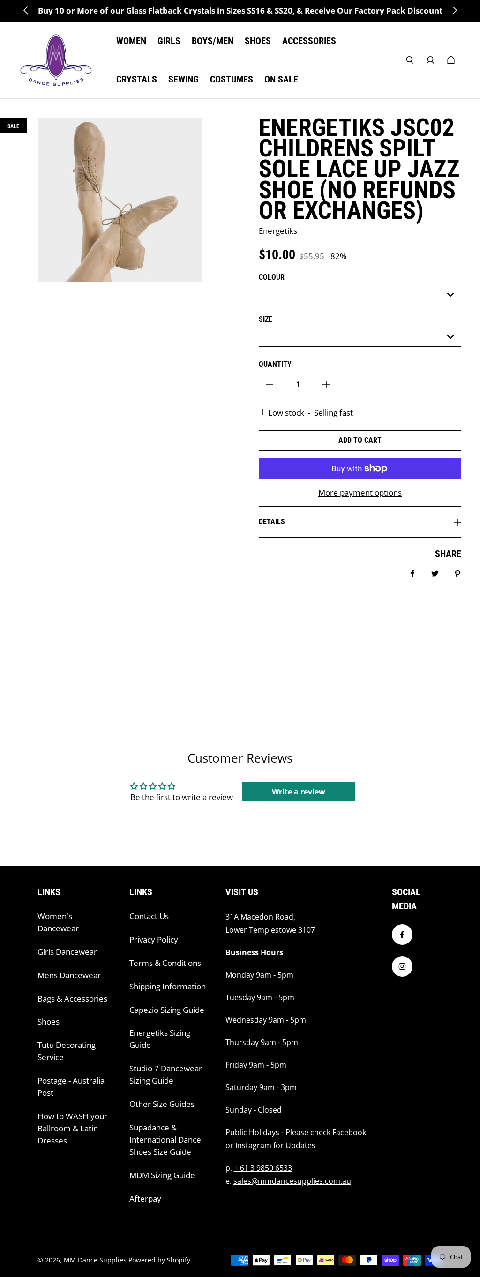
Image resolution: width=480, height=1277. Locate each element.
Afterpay (145, 1198)
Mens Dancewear (69, 975)
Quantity (275, 364)
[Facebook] (402, 934)
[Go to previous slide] (26, 10)
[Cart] (451, 60)
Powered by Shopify (159, 1259)
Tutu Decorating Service (67, 1050)
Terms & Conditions (165, 963)
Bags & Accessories (72, 998)
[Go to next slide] (454, 10)
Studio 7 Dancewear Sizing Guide (165, 1074)
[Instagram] (402, 966)
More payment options (360, 492)
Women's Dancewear (58, 922)
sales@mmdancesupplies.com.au (292, 1181)
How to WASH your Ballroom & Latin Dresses (72, 1128)
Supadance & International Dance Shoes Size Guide (165, 1139)
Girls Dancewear (67, 951)
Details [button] (272, 521)
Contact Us (149, 916)
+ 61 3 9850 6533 (263, 1168)
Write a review (298, 792)
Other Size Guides (162, 1104)
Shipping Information (167, 986)
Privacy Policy (153, 939)
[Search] (409, 60)
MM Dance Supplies (95, 1259)
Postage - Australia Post (71, 1086)
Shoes (49, 1021)
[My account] (430, 60)
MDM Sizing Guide (162, 1175)
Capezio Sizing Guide (166, 1009)
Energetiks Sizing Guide (159, 1038)
